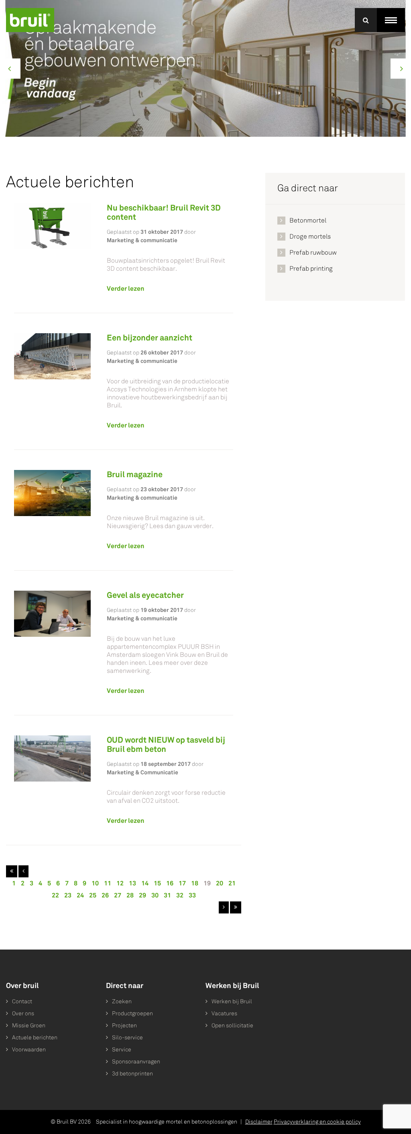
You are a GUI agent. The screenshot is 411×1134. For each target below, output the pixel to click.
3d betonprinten (132, 1073)
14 (145, 883)
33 (192, 895)
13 (132, 883)
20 (219, 883)
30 (155, 895)
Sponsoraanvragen (136, 1061)
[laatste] (235, 907)
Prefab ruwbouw (313, 252)
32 (179, 895)
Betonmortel (307, 220)
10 (95, 883)
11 (107, 883)
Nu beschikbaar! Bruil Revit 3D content (164, 212)
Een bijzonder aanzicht (149, 337)
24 (80, 895)
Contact (22, 1001)
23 (67, 895)
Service (121, 1049)
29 (142, 895)
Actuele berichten (34, 1037)
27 (117, 895)
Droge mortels (310, 236)
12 (120, 883)
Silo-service (127, 1037)
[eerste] (11, 871)
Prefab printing (311, 268)
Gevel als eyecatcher (145, 595)
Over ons (23, 1013)
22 (55, 895)
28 (130, 895)
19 (207, 883)
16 (169, 883)
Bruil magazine (135, 474)
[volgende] (224, 907)
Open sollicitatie (232, 1025)
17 (182, 883)
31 (167, 895)
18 (194, 883)
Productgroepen (132, 1013)
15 (157, 883)
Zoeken (122, 1001)
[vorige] (23, 871)
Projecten (124, 1025)
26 (105, 895)
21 (232, 883)
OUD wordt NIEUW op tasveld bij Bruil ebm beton (166, 744)
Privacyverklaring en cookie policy (317, 1121)
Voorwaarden (29, 1049)
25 (92, 895)
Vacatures (224, 1013)
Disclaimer (259, 1121)
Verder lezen (125, 288)
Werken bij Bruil (232, 1001)
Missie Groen (28, 1025)
